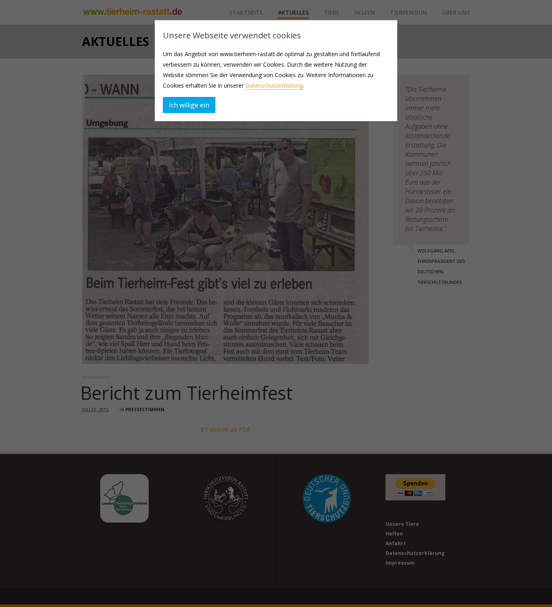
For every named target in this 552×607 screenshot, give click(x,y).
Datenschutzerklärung (274, 85)
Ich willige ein (189, 105)
